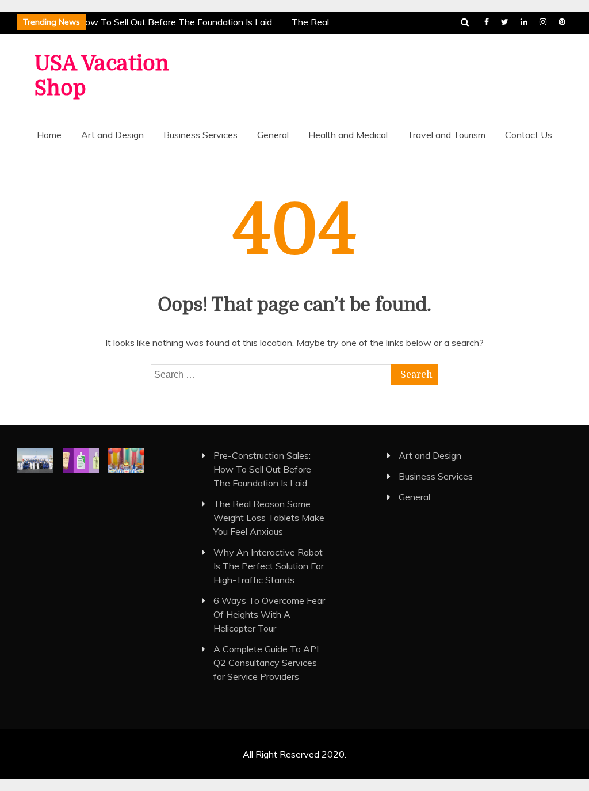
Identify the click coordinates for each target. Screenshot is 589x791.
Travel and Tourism (446, 134)
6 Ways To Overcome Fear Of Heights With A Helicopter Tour (269, 614)
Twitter (505, 22)
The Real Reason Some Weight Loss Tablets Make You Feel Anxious (268, 517)
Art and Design (112, 134)
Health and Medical (348, 134)
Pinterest (562, 22)
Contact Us (528, 134)
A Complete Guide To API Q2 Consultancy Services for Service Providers (266, 662)
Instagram (543, 22)
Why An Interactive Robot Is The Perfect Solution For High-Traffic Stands (268, 565)
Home (49, 134)
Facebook (486, 22)
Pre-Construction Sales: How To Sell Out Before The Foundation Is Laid (262, 469)
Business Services (200, 134)
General (273, 134)
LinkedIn (524, 22)
